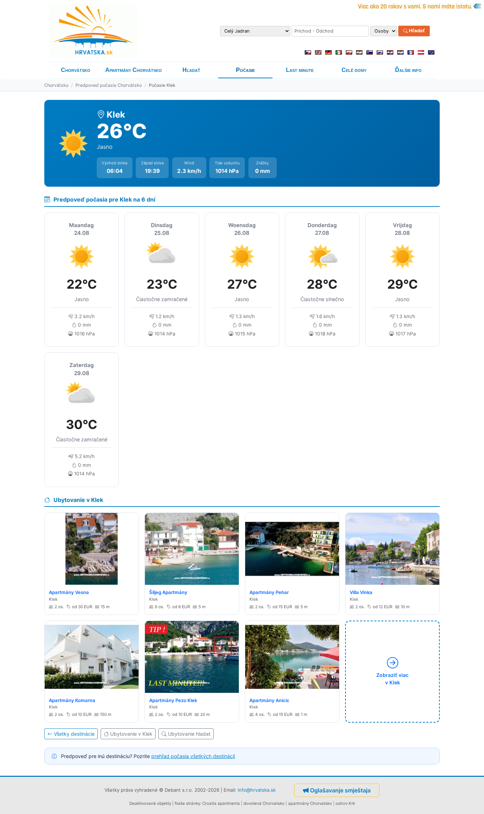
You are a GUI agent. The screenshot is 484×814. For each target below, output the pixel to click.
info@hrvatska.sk (257, 790)
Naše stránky (187, 803)
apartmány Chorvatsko (310, 803)
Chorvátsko (75, 70)
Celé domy (354, 70)
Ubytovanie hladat (189, 734)
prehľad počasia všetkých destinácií (193, 756)
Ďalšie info (408, 70)
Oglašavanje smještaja (340, 790)
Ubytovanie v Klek (131, 734)
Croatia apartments (221, 803)
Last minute (300, 70)
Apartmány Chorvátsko (133, 70)
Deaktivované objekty (150, 803)
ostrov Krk (345, 803)
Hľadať (416, 31)
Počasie (245, 70)
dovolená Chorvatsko (264, 803)
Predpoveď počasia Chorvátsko (108, 85)
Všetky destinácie (74, 734)
